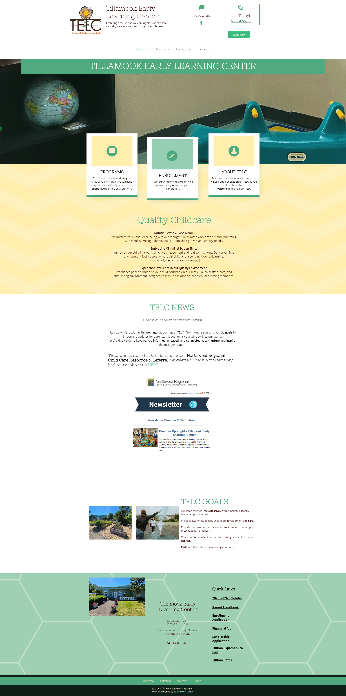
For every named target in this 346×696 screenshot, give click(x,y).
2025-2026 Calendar (227, 598)
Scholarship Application (221, 638)
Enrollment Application (220, 617)
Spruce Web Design (183, 691)
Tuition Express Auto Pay (227, 650)
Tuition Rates (222, 660)
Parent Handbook (225, 607)
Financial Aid (222, 628)
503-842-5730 (241, 21)
